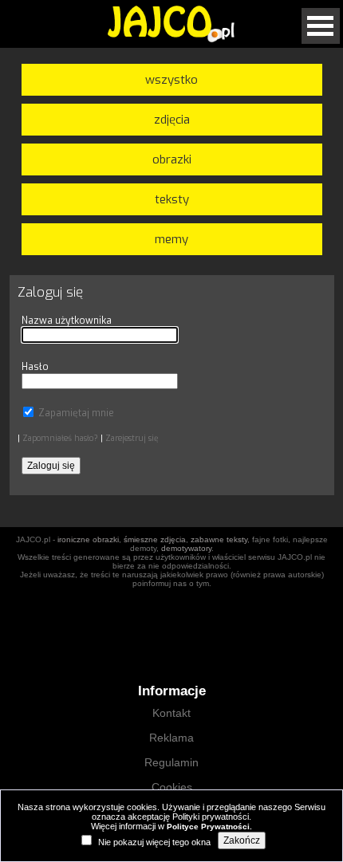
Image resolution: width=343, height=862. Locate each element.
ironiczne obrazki (88, 539)
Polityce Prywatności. (209, 826)
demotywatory (186, 548)
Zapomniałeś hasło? (60, 438)
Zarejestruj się (131, 438)
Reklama (171, 737)
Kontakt (171, 713)
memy (171, 239)
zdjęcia (172, 120)
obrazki (171, 159)
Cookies (172, 787)
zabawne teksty (219, 539)
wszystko (171, 80)
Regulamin (171, 762)
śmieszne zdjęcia (155, 539)
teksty (172, 199)
